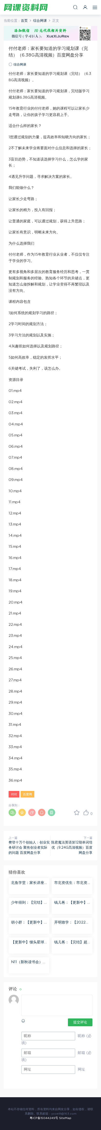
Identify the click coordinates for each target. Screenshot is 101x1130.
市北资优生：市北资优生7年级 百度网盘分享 (70, 883)
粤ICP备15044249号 (44, 1118)
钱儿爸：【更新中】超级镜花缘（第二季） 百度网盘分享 (70, 903)
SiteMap (65, 1118)
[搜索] (75, 7)
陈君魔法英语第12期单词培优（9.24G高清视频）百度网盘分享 (71, 848)
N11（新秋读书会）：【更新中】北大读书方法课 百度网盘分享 (28, 962)
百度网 (27, 794)
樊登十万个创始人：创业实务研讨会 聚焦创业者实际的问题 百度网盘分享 (29, 848)
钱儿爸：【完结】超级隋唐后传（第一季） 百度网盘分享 (70, 942)
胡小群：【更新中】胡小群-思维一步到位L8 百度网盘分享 (28, 923)
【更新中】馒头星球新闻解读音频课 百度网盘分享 (28, 942)
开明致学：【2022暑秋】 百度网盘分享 (71, 923)
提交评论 (80, 1022)
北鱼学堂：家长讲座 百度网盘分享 (27, 883)
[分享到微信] (12, 812)
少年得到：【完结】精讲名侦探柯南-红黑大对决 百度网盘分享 (28, 903)
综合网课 (19, 64)
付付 (14, 794)
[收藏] (76, 812)
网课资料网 (26, 7)
